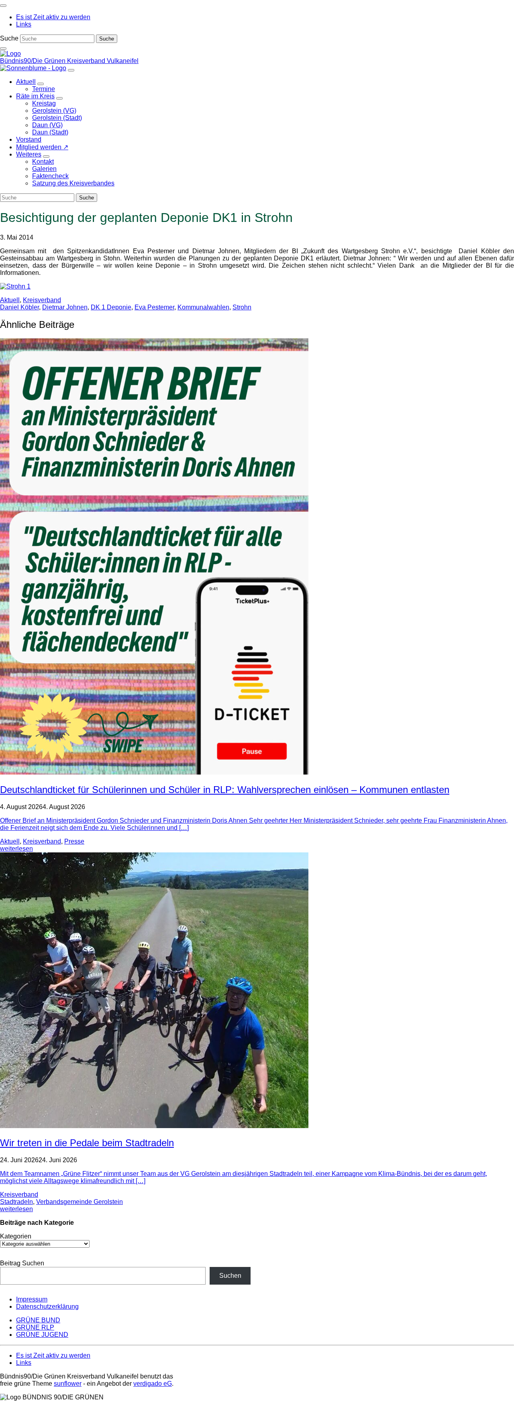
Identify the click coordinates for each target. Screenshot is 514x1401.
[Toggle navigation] (3, 5)
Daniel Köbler (19, 307)
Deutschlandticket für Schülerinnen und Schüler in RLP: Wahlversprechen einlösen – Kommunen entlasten (224, 789)
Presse (74, 841)
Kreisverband (42, 300)
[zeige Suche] (3, 48)
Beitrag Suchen (22, 1263)
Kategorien (15, 1236)
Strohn (242, 307)
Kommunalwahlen (203, 307)
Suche (9, 38)
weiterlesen (16, 848)
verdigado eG (152, 1383)
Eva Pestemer (154, 307)
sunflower (68, 1383)
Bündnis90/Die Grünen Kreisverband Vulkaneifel (69, 60)
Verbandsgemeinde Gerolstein (79, 1201)
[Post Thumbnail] (154, 772)
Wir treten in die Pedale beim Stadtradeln (87, 1142)
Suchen (230, 1275)
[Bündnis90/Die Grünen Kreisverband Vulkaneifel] (10, 53)
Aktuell (10, 300)
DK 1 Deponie (111, 307)
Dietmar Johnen (65, 307)
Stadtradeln (16, 1201)
